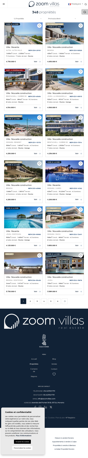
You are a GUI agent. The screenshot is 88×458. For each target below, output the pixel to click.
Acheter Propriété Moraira (64, 449)
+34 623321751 (49, 391)
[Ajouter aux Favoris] (39, 25)
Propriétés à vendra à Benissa (64, 445)
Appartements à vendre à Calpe (64, 442)
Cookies (51, 417)
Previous (6, 34)
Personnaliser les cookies (22, 448)
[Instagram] (40, 407)
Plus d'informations (23, 435)
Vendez (54, 364)
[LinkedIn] (45, 407)
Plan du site (60, 417)
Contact (54, 369)
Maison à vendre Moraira (64, 438)
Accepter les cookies (22, 442)
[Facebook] (35, 407)
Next (40, 34)
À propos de (33, 370)
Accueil (34, 359)
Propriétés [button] (34, 364)
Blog (54, 359)
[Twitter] (51, 407)
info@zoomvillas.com (46, 398)
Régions (34, 376)
